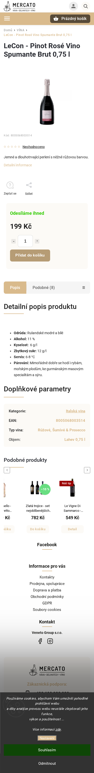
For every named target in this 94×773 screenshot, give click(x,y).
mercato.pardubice (50, 641)
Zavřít (75, 202)
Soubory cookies (47, 609)
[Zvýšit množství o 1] (37, 241)
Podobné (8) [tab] (44, 287)
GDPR (47, 603)
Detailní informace (18, 165)
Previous (8, 470)
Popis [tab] (15, 287)
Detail (72, 529)
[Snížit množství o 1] (13, 241)
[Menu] (7, 18)
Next (88, 470)
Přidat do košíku (30, 255)
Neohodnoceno (34, 147)
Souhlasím (47, 750)
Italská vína (75, 411)
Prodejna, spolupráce (47, 583)
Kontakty (47, 577)
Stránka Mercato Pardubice (40, 641)
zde (58, 729)
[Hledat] (85, 6)
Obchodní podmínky (47, 596)
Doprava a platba (47, 590)
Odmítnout (47, 763)
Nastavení (47, 738)
